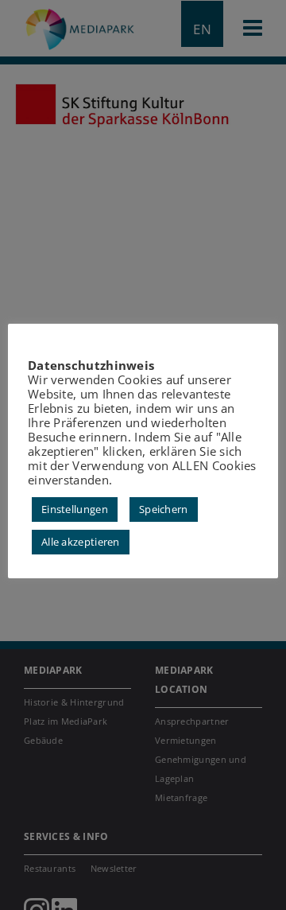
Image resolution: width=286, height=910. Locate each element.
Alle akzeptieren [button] (80, 542)
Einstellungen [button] (74, 509)
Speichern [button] (163, 509)
